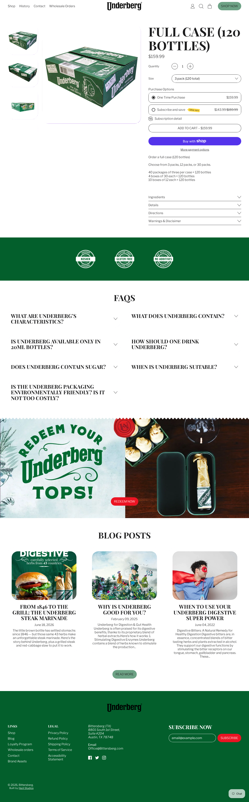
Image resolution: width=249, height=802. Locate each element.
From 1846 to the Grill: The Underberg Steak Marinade (44, 612)
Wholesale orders (20, 750)
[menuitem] (23, 40)
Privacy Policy (58, 733)
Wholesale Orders (62, 6)
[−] (175, 66)
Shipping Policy (59, 744)
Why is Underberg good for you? (124, 609)
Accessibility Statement (57, 757)
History (24, 6)
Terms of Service (60, 750)
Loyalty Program (20, 744)
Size (151, 78)
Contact (39, 6)
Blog (11, 738)
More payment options (195, 149)
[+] (190, 66)
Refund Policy (58, 738)
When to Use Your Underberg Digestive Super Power (205, 612)
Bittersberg (26, 785)
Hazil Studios (26, 788)
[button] (201, 6)
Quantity (153, 66)
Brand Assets (17, 761)
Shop (11, 6)
